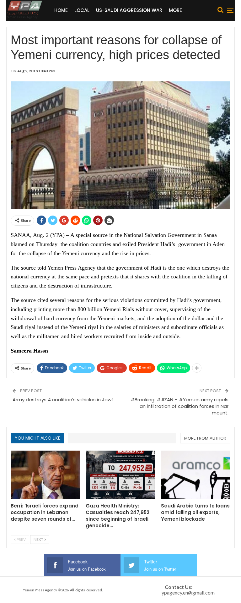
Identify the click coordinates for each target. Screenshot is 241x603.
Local (81, 10)
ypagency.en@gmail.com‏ (188, 592)
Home (61, 10)
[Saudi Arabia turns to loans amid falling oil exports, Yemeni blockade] (195, 475)
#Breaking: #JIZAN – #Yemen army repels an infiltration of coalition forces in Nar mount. (179, 406)
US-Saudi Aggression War (129, 10)
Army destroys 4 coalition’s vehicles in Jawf (63, 399)
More (175, 10)
